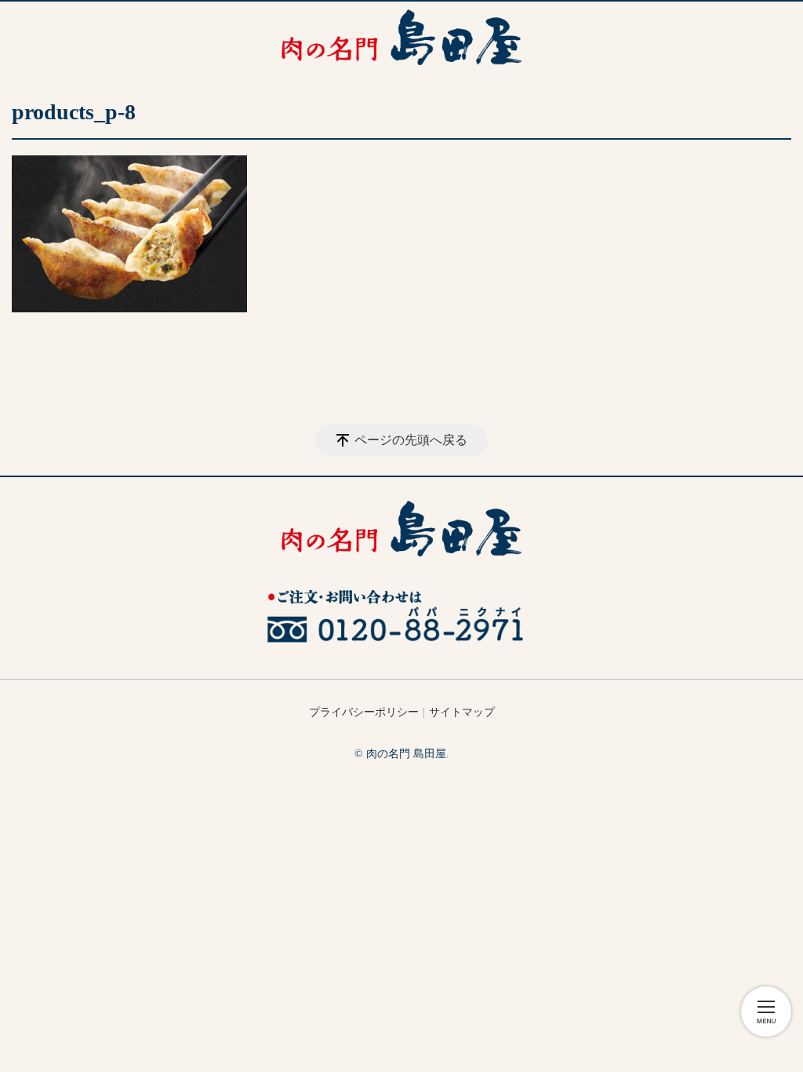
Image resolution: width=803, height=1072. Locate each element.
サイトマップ (462, 712)
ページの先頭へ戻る (410, 440)
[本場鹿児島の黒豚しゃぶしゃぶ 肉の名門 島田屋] (401, 37)
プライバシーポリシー (364, 712)
